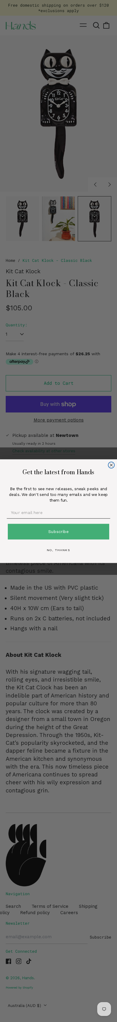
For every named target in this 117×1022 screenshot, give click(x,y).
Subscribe (58, 531)
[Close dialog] (111, 465)
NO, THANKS (58, 550)
